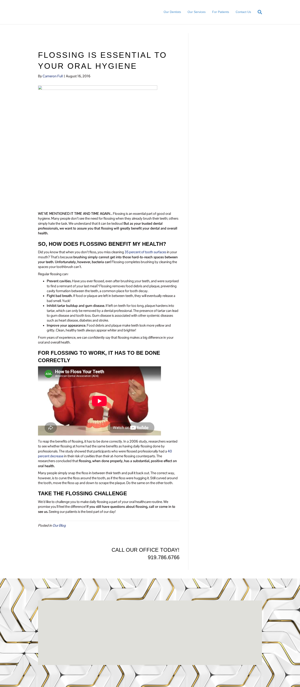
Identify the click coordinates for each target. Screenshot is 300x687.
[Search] (258, 12)
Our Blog (59, 525)
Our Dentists (172, 12)
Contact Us (243, 12)
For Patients (220, 12)
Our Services (197, 12)
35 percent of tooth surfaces (145, 252)
